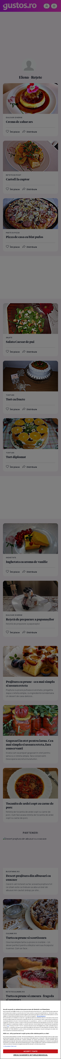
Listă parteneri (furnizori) (10, 1046)
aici (8, 1025)
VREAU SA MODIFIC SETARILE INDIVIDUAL (30, 1055)
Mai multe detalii (41, 1016)
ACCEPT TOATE (30, 1051)
